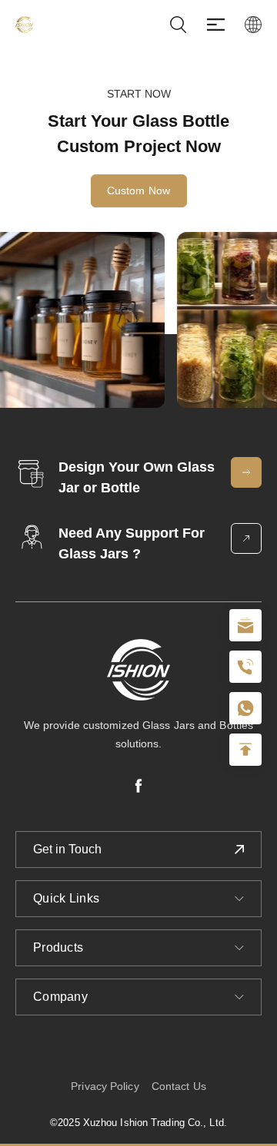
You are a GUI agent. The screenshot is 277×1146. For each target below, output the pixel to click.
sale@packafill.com (245, 625)
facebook (138, 785)
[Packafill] (24, 24)
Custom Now (139, 190)
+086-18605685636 (245, 708)
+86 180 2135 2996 (245, 667)
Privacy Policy (104, 1086)
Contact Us (179, 1086)
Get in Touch (67, 849)
